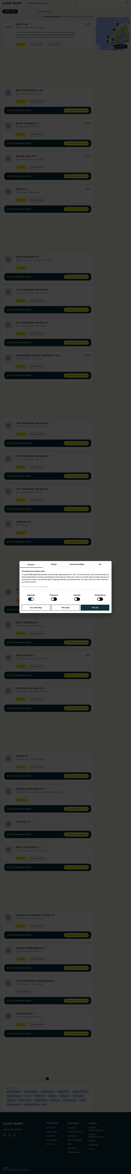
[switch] (54, 599)
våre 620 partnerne (33, 574)
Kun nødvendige (36, 607)
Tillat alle (95, 607)
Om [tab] (100, 564)
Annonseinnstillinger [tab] (77, 564)
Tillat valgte (65, 607)
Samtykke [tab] (30, 564)
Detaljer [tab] (54, 564)
